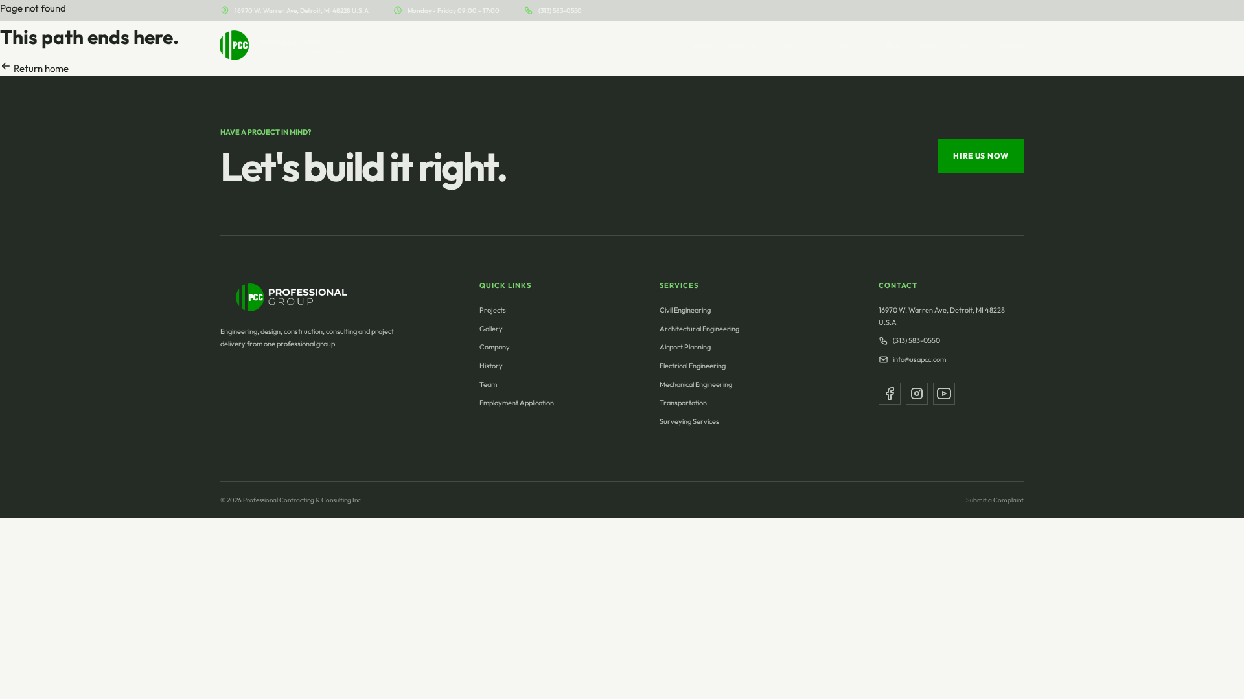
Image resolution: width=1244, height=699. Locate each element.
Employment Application (516, 402)
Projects (741, 45)
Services (796, 45)
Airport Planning (685, 346)
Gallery (491, 328)
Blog (893, 45)
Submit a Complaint (991, 45)
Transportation (683, 402)
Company (494, 346)
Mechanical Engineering (696, 384)
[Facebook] (890, 394)
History (491, 365)
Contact (929, 45)
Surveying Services (689, 421)
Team (488, 384)
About (848, 45)
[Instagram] (917, 394)
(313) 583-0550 (560, 10)
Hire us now (981, 156)
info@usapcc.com (919, 359)
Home (702, 45)
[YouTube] (944, 394)
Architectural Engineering (699, 328)
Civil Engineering (685, 310)
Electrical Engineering (693, 365)
